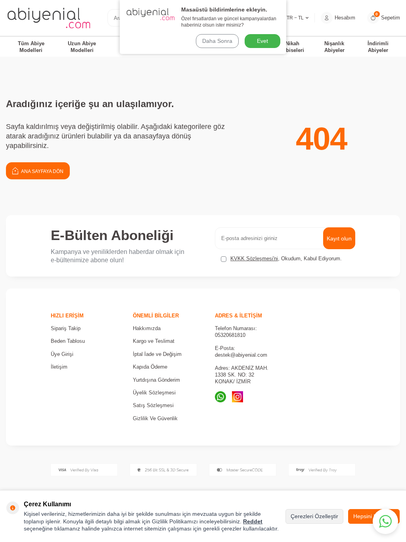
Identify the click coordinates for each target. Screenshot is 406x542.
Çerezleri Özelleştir (314, 516)
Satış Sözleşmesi (153, 405)
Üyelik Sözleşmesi (154, 393)
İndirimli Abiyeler (378, 46)
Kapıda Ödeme (150, 367)
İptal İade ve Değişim (157, 354)
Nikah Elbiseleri (292, 46)
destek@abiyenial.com (241, 355)
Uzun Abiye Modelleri (82, 46)
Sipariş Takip (65, 328)
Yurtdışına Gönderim (156, 380)
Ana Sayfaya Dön (41, 171)
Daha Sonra (217, 41)
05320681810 (230, 335)
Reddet (252, 521)
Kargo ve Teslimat (153, 341)
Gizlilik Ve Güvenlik (155, 418)
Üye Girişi (62, 354)
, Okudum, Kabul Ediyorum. (286, 258)
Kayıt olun (339, 238)
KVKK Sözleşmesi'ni (254, 258)
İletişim (59, 367)
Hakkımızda (147, 328)
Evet (262, 41)
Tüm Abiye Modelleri (31, 46)
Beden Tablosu (68, 341)
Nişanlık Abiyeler (334, 46)
